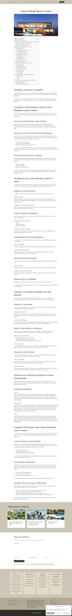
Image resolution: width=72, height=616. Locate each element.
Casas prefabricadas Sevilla (16, 582)
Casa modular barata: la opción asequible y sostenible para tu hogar (16, 523)
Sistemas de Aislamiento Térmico (21, 57)
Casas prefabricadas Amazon (42, 579)
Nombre (16, 557)
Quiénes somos (52, 601)
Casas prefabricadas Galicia (16, 586)
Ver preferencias (66, 613)
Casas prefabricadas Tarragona (16, 584)
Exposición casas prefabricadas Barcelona (56, 585)
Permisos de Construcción (20, 65)
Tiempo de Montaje (19, 49)
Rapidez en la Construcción (20, 48)
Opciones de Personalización (20, 58)
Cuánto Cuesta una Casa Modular (21, 81)
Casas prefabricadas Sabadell (16, 578)
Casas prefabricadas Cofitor (42, 577)
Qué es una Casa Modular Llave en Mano (22, 43)
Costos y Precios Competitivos (21, 51)
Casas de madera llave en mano (29, 585)
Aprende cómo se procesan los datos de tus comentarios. (42, 564)
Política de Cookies (53, 604)
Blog (36, 8)
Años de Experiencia (20, 73)
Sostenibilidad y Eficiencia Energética (22, 54)
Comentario (16, 543)
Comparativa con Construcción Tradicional (23, 50)
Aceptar (50, 613)
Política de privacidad (53, 603)
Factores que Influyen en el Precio (22, 52)
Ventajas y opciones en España (19, 40)
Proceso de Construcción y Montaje (21, 45)
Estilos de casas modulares (29, 579)
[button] (70, 606)
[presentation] (16, 514)
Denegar (58, 613)
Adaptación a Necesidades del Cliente (22, 60)
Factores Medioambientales (21, 66)
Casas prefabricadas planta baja (29, 583)
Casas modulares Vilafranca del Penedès (16, 592)
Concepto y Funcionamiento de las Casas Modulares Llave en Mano (26, 41)
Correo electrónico (33, 557)
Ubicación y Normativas (19, 64)
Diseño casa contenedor (29, 581)
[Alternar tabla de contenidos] (37, 39)
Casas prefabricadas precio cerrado (42, 587)
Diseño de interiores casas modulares (29, 577)
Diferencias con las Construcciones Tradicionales (23, 44)
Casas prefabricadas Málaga (16, 580)
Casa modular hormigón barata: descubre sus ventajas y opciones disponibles (36, 523)
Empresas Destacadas (19, 75)
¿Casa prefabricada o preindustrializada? (55, 577)
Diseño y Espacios (19, 59)
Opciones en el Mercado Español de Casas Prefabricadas (24, 74)
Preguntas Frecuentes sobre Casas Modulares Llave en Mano (25, 80)
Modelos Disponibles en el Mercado (21, 67)
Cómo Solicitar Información (20, 82)
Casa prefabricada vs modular (56, 579)
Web (45, 557)
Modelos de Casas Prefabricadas (21, 68)
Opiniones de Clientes (20, 72)
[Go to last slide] (9, 519)
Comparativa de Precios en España (22, 53)
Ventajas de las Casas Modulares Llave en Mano (22, 46)
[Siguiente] (63, 519)
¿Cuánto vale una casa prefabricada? (55, 582)
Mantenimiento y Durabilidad (20, 61)
